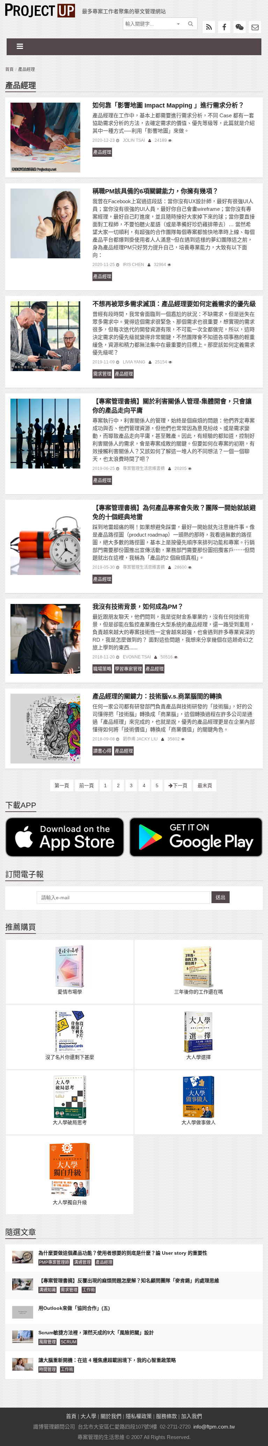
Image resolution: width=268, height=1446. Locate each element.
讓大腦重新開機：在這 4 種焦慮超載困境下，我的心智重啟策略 (107, 1360)
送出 (220, 897)
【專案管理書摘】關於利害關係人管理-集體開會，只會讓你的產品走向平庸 (172, 406)
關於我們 (110, 1416)
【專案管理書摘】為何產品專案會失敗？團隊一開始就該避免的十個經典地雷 (174, 512)
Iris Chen (133, 264)
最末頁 (205, 785)
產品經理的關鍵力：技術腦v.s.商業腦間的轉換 (157, 696)
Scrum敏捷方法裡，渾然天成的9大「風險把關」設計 (96, 1332)
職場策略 (102, 668)
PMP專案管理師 (54, 1262)
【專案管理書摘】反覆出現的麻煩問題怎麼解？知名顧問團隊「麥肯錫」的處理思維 (128, 1280)
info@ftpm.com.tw (214, 1427)
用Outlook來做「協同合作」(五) (74, 1308)
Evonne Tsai (137, 657)
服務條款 (166, 1416)
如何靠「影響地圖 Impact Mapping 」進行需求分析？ (168, 105)
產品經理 (102, 152)
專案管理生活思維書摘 (144, 468)
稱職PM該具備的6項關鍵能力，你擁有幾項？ (155, 191)
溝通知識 (47, 1290)
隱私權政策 (139, 1416)
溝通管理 (82, 1262)
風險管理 (47, 1342)
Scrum (68, 1342)
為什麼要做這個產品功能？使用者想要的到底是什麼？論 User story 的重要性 (122, 1253)
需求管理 (102, 373)
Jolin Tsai (134, 140)
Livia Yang (134, 362)
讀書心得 (102, 750)
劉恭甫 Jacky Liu (140, 739)
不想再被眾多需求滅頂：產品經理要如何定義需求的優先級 (174, 304)
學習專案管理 (128, 668)
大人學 (88, 1416)
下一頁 (180, 785)
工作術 (88, 1290)
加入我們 (191, 1416)
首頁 (9, 69)
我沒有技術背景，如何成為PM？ (138, 606)
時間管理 (47, 1369)
